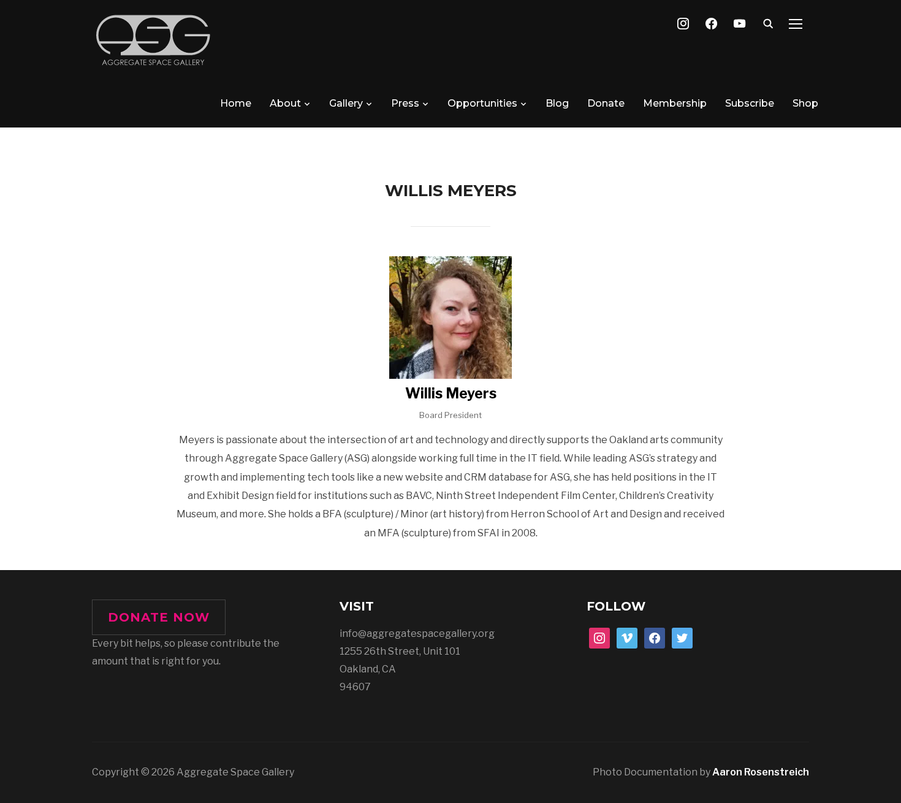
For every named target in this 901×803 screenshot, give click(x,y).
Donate (606, 103)
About (285, 103)
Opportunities (482, 103)
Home (235, 103)
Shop (805, 103)
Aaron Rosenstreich (760, 772)
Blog (557, 103)
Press (405, 103)
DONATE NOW (159, 617)
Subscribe (749, 103)
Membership (675, 103)
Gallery (346, 103)
